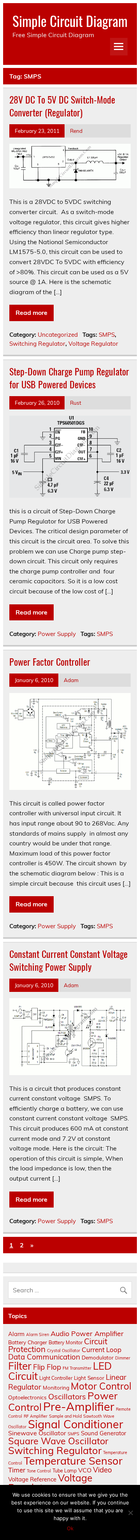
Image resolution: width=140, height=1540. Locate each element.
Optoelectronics (27, 1397)
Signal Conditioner (75, 1424)
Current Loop (101, 1349)
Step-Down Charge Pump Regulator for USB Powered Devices (69, 377)
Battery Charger (27, 1342)
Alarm (16, 1334)
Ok (70, 1528)
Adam (71, 680)
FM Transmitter (77, 1368)
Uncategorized (58, 334)
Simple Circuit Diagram (70, 21)
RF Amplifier (35, 1416)
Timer (16, 1470)
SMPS (107, 334)
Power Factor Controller (49, 661)
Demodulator (98, 1357)
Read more (31, 312)
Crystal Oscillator (63, 1350)
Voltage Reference (32, 1479)
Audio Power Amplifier (87, 1333)
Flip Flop (47, 1367)
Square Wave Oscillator (58, 1441)
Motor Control (101, 1386)
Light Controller (55, 1378)
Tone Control (39, 1471)
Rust (75, 402)
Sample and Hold (65, 1416)
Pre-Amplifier (78, 1406)
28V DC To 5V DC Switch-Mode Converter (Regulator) (62, 106)
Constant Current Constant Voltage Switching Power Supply (68, 960)
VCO (84, 1470)
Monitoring (56, 1387)
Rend (76, 130)
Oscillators (67, 1396)
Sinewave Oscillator (37, 1433)
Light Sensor (89, 1377)
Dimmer (122, 1358)
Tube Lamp (64, 1471)
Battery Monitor (65, 1342)
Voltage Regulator (93, 343)
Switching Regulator (37, 343)
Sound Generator (103, 1433)
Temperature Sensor (73, 1460)
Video (102, 1469)
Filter (20, 1365)
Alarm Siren (37, 1334)
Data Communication (44, 1356)
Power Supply (57, 634)
